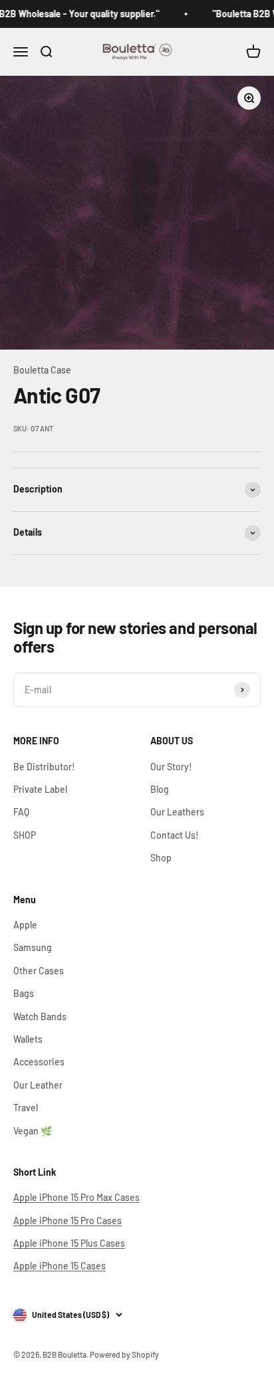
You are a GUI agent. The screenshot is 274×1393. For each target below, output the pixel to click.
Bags (23, 993)
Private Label (40, 789)
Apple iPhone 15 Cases (59, 1265)
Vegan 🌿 (32, 1130)
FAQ (21, 811)
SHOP (24, 835)
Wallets (28, 1039)
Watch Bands (40, 1016)
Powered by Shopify (124, 1354)
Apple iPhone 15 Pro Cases (67, 1220)
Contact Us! (174, 835)
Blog (159, 789)
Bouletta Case (42, 369)
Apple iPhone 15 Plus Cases (69, 1243)
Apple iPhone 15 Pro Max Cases (76, 1197)
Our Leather (38, 1085)
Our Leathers (177, 811)
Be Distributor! (44, 766)
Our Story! (171, 766)
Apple (25, 924)
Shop (161, 857)
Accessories (39, 1061)
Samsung (32, 947)
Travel (25, 1107)
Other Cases (38, 970)
